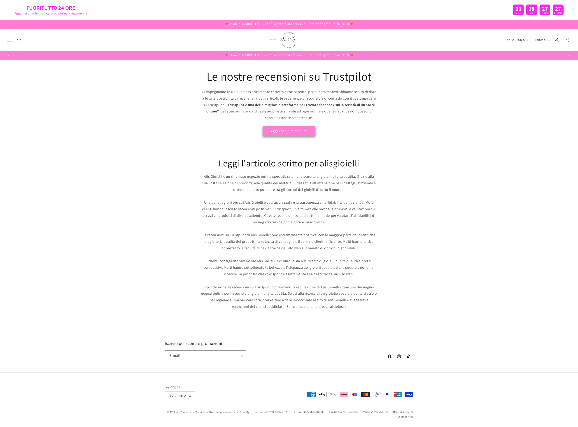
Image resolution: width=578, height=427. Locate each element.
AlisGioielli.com (186, 412)
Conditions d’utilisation (343, 411)
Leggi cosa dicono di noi (289, 131)
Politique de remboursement (270, 411)
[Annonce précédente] (9, 24)
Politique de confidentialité (308, 411)
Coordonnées (405, 416)
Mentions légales (403, 411)
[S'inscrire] (241, 355)
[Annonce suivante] (569, 24)
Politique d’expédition (375, 411)
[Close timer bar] (573, 10)
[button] (9, 40)
